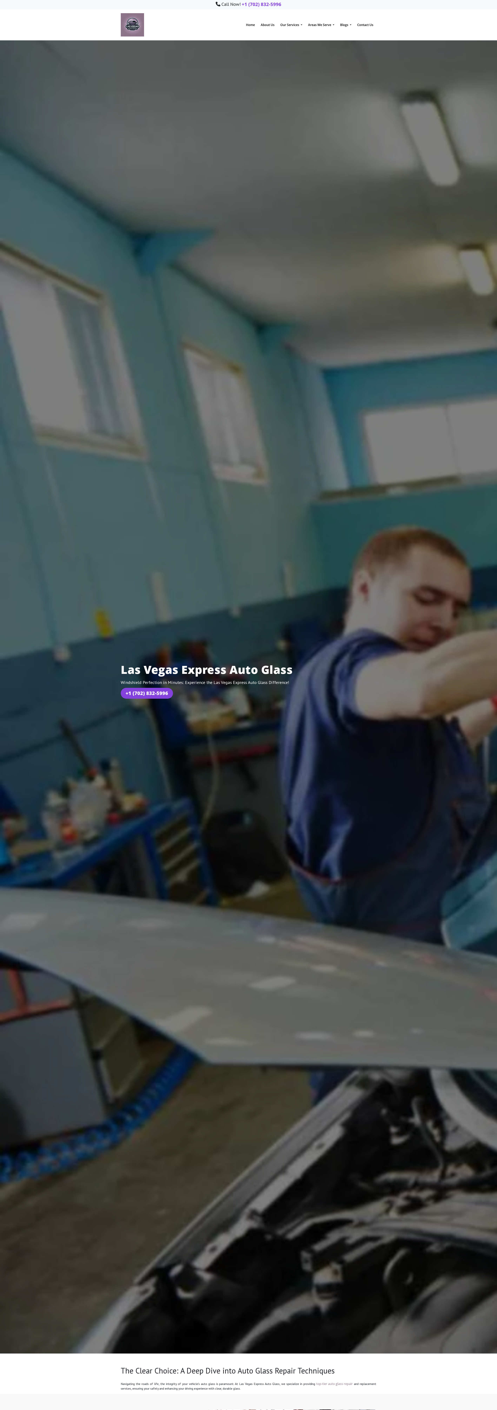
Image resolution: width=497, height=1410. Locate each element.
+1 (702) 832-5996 (147, 693)
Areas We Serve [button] (320, 25)
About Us (268, 25)
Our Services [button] (290, 25)
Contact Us (365, 25)
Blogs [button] (344, 25)
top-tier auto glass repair (334, 1384)
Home (250, 25)
